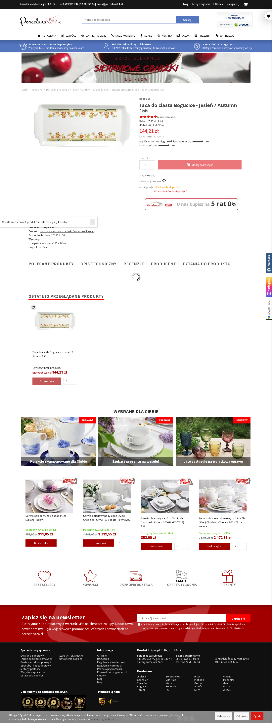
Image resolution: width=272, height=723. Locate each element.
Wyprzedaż (227, 35)
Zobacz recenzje (166, 116)
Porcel (141, 690)
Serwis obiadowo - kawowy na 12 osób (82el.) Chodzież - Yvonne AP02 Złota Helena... (222, 522)
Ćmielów (142, 683)
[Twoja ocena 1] (141, 117)
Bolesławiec (173, 676)
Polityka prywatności (109, 669)
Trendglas (229, 680)
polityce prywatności (102, 719)
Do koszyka (41, 543)
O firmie (219, 4)
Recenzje (133, 264)
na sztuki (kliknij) (84, 231)
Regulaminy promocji (109, 665)
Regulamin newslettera (111, 662)
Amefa (198, 686)
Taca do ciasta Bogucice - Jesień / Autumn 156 (52, 354)
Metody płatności (31, 669)
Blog (185, 4)
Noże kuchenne (125, 35)
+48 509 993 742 (69, 4)
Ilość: (142, 158)
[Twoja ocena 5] (155, 117)
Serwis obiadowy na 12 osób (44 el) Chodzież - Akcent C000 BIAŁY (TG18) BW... (162, 522)
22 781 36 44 (87, 4)
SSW (197, 690)
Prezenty (205, 35)
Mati (225, 683)
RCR (168, 690)
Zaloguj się (233, 4)
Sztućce (71, 35)
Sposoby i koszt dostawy (36, 665)
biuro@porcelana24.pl (110, 4)
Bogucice (145, 98)
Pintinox (199, 680)
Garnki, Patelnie (96, 35)
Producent (163, 264)
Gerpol (198, 683)
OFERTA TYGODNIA (182, 584)
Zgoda (257, 716)
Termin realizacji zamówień (37, 659)
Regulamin (103, 659)
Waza (169, 683)
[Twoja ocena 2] (145, 117)
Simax (226, 686)
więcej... (227, 690)
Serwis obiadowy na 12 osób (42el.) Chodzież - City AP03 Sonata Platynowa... (107, 518)
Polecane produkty (51, 264)
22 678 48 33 (231, 662)
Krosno (227, 676)
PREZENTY (227, 584)
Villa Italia (171, 680)
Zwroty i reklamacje (71, 655)
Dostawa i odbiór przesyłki (36, 662)
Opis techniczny (98, 264)
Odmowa (241, 716)
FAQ (99, 679)
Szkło (148, 35)
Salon (185, 35)
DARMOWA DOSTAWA (136, 584)
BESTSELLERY (44, 584)
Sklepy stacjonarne (202, 4)
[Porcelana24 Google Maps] (269, 310)
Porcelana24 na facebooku (269, 263)
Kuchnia (167, 35)
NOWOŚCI (90, 584)
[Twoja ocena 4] (152, 117)
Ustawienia (223, 716)
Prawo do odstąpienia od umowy (112, 673)
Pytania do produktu (207, 264)
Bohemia (171, 686)
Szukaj (187, 20)
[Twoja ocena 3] (148, 117)
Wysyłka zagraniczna (33, 672)
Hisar (197, 676)
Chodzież (142, 680)
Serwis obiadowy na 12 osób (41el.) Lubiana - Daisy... (46, 518)
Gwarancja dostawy (32, 655)
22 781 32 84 (192, 662)
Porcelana (49, 35)
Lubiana (141, 676)
